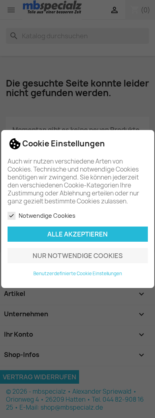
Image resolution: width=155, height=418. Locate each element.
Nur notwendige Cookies (78, 255)
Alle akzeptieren (77, 234)
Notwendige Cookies (47, 215)
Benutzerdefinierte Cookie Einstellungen (77, 273)
